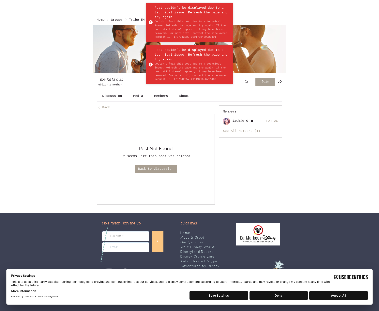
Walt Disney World (197, 247)
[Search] (246, 82)
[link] (112, 96)
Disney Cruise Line (197, 256)
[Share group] (280, 81)
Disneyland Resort (196, 252)
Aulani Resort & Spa (199, 261)
